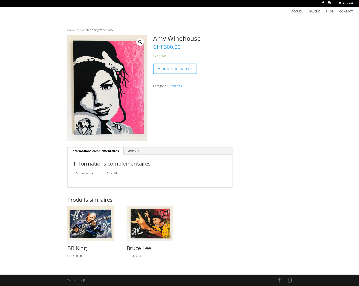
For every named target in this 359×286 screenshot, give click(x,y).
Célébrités (84, 30)
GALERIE (314, 11)
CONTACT (346, 11)
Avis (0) (133, 151)
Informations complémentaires (95, 151)
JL (84, 280)
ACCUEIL (297, 11)
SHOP (330, 11)
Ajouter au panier (175, 68)
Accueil (71, 30)
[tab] (95, 151)
